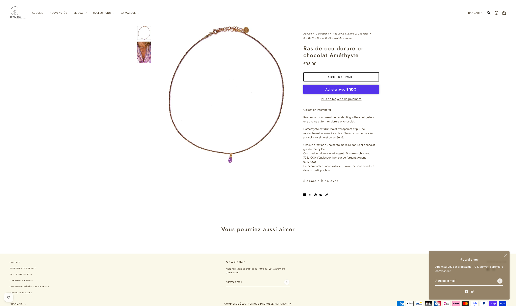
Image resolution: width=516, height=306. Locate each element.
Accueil (307, 33)
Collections (322, 33)
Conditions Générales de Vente (29, 286)
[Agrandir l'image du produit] (226, 94)
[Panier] (504, 13)
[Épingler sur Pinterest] (315, 194)
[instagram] (472, 291)
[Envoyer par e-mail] (321, 194)
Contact (15, 262)
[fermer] (505, 256)
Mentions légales (21, 292)
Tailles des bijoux (21, 274)
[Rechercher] (489, 13)
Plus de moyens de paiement (341, 99)
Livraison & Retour (21, 280)
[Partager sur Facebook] (305, 194)
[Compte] (496, 13)
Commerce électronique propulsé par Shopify (258, 303)
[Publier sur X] (310, 194)
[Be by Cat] (18, 13)
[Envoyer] (499, 281)
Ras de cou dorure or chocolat (350, 33)
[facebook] (466, 291)
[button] (327, 194)
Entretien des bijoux (23, 268)
